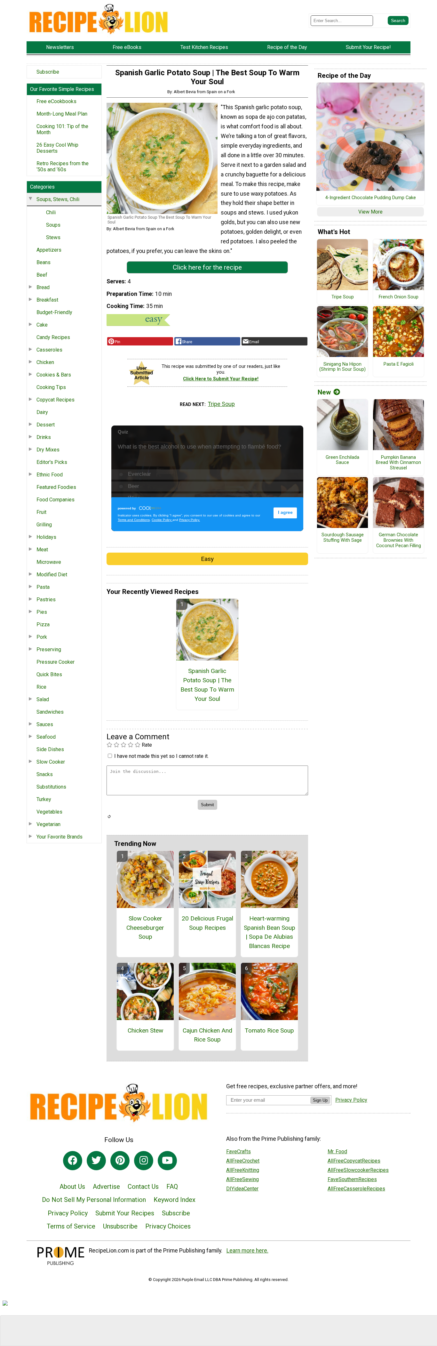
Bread (43, 287)
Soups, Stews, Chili (57, 199)
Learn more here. (247, 1250)
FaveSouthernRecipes (352, 1179)
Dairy (42, 412)
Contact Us (143, 1186)
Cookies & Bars (53, 375)
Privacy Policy (68, 1213)
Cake (42, 325)
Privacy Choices (168, 1226)
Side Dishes (50, 749)
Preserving (48, 649)
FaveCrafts (238, 1151)
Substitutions (51, 787)
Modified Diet (51, 575)
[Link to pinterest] (120, 1160)
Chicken (45, 362)
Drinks (43, 437)
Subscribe (47, 72)
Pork (41, 637)
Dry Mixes (48, 450)
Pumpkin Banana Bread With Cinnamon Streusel (398, 463)
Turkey (43, 799)
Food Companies (55, 500)
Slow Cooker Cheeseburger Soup (145, 928)
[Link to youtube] (167, 1160)
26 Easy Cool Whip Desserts (57, 148)
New (324, 392)
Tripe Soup (221, 404)
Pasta (43, 587)
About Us (72, 1186)
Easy (207, 559)
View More (370, 212)
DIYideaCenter (242, 1189)
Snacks (44, 774)
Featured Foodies (56, 487)
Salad (42, 699)
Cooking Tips (51, 387)
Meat (42, 550)
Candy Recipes (53, 337)
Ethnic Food (49, 475)
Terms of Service (71, 1226)
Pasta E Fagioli (399, 364)
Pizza (43, 624)
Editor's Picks (51, 462)
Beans (43, 262)
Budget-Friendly (54, 312)
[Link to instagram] (143, 1160)
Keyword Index (174, 1200)
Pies (41, 612)
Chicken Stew (145, 1030)
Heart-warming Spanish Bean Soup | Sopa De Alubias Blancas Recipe (269, 932)
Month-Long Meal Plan (61, 114)
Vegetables (49, 812)
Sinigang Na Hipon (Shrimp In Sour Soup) (342, 367)
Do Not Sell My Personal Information (94, 1200)
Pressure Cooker (55, 662)
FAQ (172, 1186)
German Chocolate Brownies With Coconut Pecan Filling (398, 540)
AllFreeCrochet (242, 1161)
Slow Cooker (50, 762)
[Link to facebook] (72, 1160)
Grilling (44, 525)
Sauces (44, 724)
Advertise (106, 1186)
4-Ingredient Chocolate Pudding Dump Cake (370, 197)
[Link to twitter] (96, 1160)
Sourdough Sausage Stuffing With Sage (343, 537)
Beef (41, 275)
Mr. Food (337, 1151)
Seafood (46, 737)
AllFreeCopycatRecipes (354, 1161)
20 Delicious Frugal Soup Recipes (207, 923)
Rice (41, 687)
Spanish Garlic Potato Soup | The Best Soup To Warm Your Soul (207, 684)
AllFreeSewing (242, 1179)
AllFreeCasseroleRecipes (356, 1189)
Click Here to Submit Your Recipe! (220, 379)
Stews (53, 237)
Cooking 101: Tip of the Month (62, 129)
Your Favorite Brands (59, 837)
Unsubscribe (120, 1226)
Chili (51, 212)
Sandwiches (50, 712)
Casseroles (49, 350)
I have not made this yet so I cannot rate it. (161, 756)
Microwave (48, 562)
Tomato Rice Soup (269, 1030)
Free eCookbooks (56, 101)
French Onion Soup (398, 297)
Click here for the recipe (207, 267)
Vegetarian (48, 824)
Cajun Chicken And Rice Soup (207, 1035)
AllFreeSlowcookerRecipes (358, 1170)
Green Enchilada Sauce (342, 460)
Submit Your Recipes (124, 1213)
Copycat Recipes (55, 400)
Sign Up (320, 1100)
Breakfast (47, 300)
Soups (53, 225)
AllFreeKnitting (242, 1170)
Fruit (41, 512)
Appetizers (48, 250)
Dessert (45, 425)
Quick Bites (49, 674)
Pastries (46, 599)
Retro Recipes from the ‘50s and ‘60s (62, 166)
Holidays (46, 537)
